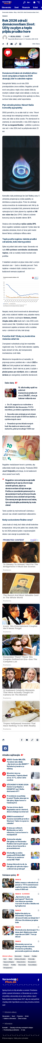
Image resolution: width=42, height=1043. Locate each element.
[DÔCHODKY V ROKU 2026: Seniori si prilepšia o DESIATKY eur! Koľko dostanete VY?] (35, 786)
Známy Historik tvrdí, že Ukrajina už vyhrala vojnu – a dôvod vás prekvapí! (18, 866)
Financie (4, 16)
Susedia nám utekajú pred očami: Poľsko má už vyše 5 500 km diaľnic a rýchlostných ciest (21, 416)
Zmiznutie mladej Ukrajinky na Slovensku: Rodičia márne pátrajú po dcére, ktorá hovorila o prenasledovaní (17, 843)
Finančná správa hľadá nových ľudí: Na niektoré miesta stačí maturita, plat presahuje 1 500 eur (20, 426)
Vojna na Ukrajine (9, 962)
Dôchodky (31, 959)
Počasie (6, 965)
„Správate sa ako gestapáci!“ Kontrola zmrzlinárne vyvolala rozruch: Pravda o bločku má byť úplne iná (27, 901)
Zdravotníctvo (21, 962)
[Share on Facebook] (7, 44)
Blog (15, 12)
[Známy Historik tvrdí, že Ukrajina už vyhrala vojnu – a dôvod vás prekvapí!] (35, 866)
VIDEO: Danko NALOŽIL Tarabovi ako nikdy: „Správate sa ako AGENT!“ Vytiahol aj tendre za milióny (18, 764)
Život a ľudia (22, 965)
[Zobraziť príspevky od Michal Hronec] (4, 37)
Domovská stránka (7, 12)
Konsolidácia (32, 965)
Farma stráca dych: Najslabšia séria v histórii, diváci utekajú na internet (17, 809)
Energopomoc (8, 967)
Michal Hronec (15, 36)
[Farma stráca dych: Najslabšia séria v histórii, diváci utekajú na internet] (35, 809)
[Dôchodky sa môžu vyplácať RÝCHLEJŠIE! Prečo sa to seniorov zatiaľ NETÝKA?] (35, 855)
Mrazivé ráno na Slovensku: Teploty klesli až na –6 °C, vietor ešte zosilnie (17, 776)
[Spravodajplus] (7, 2)
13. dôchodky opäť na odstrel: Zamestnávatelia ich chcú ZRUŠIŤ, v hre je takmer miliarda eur (27, 392)
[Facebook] (5, 748)
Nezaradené (32, 962)
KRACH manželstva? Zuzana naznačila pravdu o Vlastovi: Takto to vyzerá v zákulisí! (18, 819)
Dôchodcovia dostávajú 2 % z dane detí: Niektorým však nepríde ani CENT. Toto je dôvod (27, 933)
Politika (34, 956)
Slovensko (26, 894)
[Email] (12, 44)
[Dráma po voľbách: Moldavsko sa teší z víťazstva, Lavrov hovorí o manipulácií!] (35, 830)
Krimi (10, 959)
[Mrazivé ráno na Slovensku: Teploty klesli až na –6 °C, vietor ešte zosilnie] (35, 775)
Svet (5, 959)
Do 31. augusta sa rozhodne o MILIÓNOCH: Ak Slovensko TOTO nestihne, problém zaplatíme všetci (20, 407)
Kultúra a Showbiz (20, 959)
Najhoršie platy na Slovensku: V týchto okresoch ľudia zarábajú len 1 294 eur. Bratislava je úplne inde (27, 917)
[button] (24, 2)
